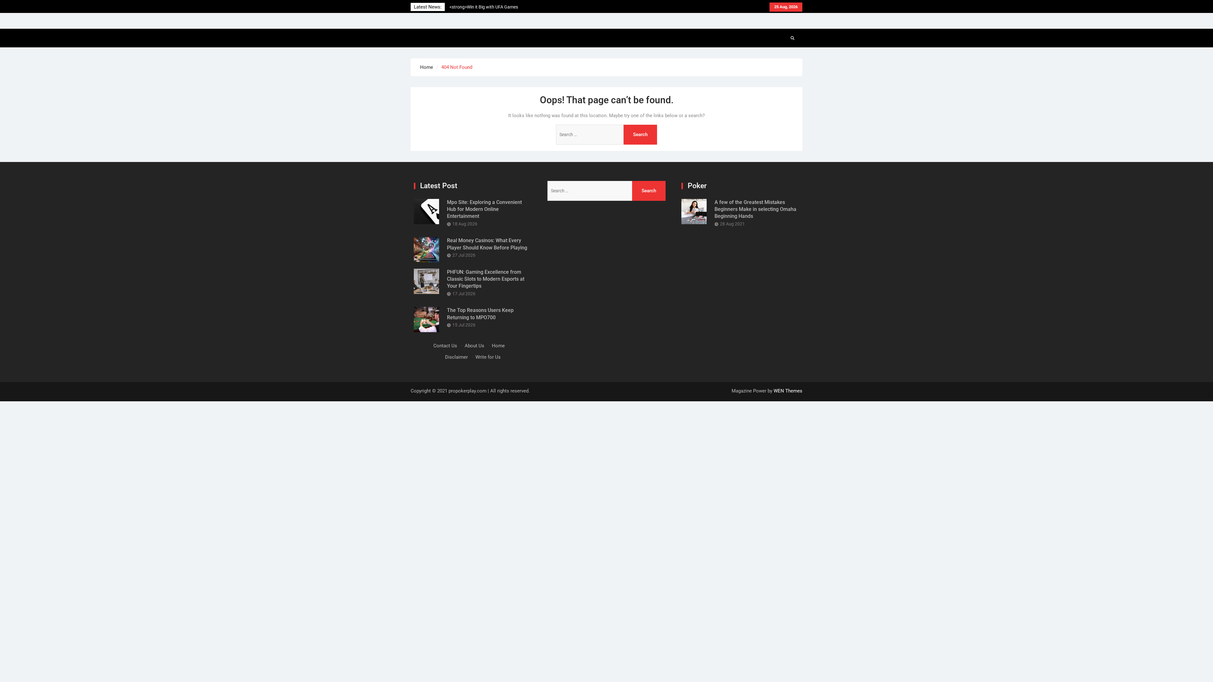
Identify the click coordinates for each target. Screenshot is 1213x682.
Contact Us (445, 346)
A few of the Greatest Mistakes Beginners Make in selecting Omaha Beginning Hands (755, 209)
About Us (474, 346)
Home (498, 346)
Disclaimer (456, 357)
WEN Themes (788, 391)
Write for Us (488, 357)
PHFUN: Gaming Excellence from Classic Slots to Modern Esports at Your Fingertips (485, 279)
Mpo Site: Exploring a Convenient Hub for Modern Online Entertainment (484, 209)
